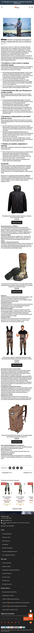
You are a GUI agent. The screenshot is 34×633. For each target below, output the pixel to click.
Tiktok (15, 622)
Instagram (8, 622)
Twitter (1, 622)
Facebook (5, 622)
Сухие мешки (10, 152)
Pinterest (19, 622)
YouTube (12, 622)
